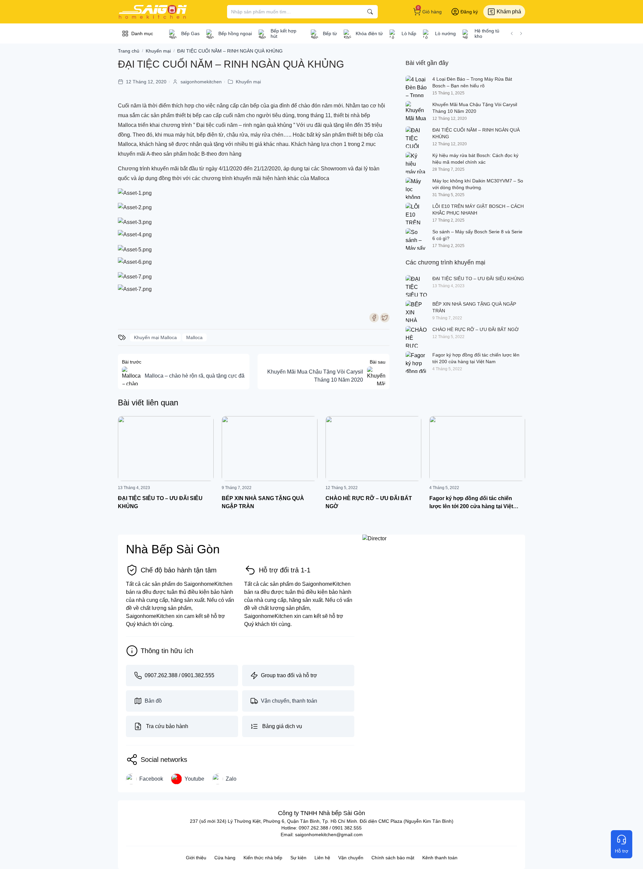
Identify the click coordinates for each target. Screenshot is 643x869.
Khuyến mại (248, 81)
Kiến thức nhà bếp (262, 857)
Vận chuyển (350, 857)
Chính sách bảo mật (392, 857)
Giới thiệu (196, 857)
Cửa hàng (224, 857)
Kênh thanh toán (439, 857)
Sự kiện (298, 857)
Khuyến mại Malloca (155, 337)
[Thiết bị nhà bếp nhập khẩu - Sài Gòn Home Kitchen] (153, 11)
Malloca (194, 337)
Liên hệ (322, 857)
